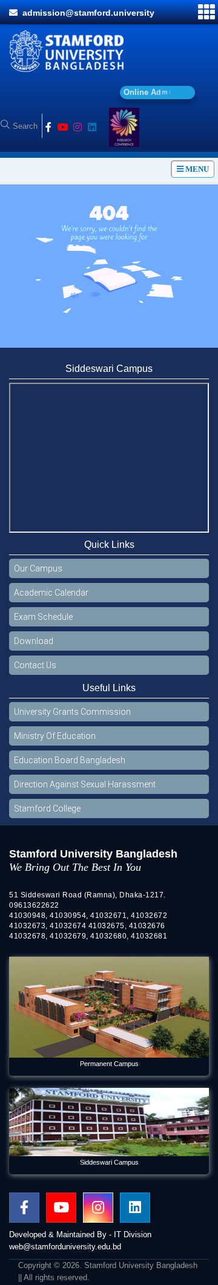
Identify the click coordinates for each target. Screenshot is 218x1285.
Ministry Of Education (55, 740)
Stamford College (47, 813)
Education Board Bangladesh (69, 764)
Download (33, 645)
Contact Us (35, 669)
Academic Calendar (51, 597)
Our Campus (38, 572)
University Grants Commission (72, 716)
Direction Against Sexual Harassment (85, 788)
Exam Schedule (43, 621)
